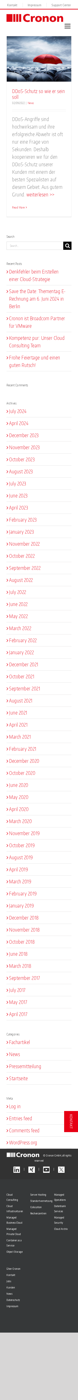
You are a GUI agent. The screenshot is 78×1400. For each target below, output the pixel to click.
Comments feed (24, 1130)
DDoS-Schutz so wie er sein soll (38, 94)
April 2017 (18, 1014)
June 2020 (18, 785)
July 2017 (17, 990)
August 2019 (21, 857)
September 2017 (24, 978)
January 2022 (21, 652)
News (31, 103)
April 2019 (18, 869)
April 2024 (18, 423)
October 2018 (22, 942)
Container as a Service (13, 1243)
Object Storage (14, 1251)
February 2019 (23, 893)
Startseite (18, 1078)
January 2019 (21, 905)
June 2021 (18, 712)
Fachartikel (19, 1042)
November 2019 (24, 833)
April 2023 (18, 507)
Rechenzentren (38, 1213)
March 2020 (20, 821)
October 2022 (22, 556)
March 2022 (20, 628)
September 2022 (25, 568)
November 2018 (24, 929)
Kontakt (10, 1275)
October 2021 (21, 676)
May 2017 (18, 1002)
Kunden (10, 1287)
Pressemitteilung (25, 1066)
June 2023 (18, 495)
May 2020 (18, 797)
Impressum (12, 1306)
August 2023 (21, 471)
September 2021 (24, 688)
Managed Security (59, 1220)
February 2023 (23, 519)
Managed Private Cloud (13, 1231)
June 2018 (18, 954)
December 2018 (24, 917)
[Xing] (31, 1170)
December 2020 (24, 761)
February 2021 (22, 749)
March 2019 (20, 881)
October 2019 (22, 845)
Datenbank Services (60, 1208)
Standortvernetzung (39, 1201)
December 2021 (23, 664)
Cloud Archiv (61, 1229)
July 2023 (17, 483)
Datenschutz (13, 1300)
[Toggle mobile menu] (68, 26)
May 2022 (18, 616)
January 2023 (21, 531)
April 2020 (19, 809)
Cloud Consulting (12, 1197)
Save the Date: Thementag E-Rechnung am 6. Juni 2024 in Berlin (37, 298)
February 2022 (23, 640)
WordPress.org (23, 1142)
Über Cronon (13, 1268)
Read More (18, 207)
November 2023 (24, 447)
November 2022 (24, 544)
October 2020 (22, 773)
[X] (61, 1170)
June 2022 (18, 604)
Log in (15, 1106)
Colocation (36, 1207)
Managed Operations (60, 1197)
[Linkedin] (16, 1170)
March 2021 (20, 736)
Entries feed (20, 1118)
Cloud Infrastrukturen (14, 1208)
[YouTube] (46, 1170)
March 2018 (20, 966)
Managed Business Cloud (14, 1220)
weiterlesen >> (40, 194)
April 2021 (18, 724)
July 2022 (17, 592)
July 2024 (18, 411)
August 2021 (20, 700)
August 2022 (21, 580)
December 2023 (24, 435)
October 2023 (22, 459)
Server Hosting (38, 1194)
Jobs (8, 1281)
